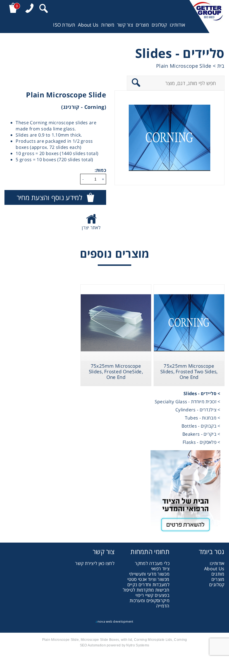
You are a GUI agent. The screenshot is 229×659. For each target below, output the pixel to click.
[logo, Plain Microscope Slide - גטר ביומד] (207, 16)
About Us (88, 25)
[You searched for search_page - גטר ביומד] (43, 9)
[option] (169, 138)
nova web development (114, 621)
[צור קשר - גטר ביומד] (114, 493)
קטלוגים (159, 25)
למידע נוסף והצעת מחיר (49, 197)
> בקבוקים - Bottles (201, 426)
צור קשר (125, 25)
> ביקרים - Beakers (201, 434)
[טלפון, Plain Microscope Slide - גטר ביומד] (29, 8)
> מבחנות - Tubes (202, 418)
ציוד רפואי (160, 569)
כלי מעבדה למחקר (152, 563)
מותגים (218, 574)
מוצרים (142, 25)
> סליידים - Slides (201, 393)
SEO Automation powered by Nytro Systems (114, 645)
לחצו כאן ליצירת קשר (95, 563)
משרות (107, 25)
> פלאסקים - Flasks (201, 442)
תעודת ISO (64, 25)
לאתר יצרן (91, 227)
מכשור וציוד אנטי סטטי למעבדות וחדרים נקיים (148, 582)
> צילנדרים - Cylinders (197, 410)
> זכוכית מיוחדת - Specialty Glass (187, 401)
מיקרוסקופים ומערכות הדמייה (150, 603)
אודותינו (177, 25)
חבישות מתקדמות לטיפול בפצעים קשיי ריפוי (146, 592)
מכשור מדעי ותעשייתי (149, 574)
